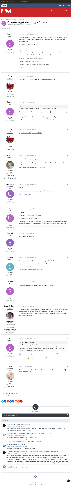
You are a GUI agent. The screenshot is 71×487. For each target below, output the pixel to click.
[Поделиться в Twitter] (2, 401)
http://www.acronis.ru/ (25, 194)
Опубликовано (27, 34)
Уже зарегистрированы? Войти (60, 11)
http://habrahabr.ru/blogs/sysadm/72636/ (30, 133)
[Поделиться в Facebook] (5, 401)
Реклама (7, 1)
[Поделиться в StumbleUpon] (18, 401)
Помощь (29, 24)
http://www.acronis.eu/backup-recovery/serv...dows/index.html (36, 191)
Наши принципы (22, 1)
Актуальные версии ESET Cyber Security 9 (17, 444)
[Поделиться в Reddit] (16, 401)
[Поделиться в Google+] (8, 401)
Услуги (3, 1)
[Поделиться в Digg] (10, 401)
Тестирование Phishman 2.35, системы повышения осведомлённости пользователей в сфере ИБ (32, 451)
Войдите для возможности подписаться (13, 19)
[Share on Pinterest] (21, 401)
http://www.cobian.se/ (46, 370)
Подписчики (62, 20)
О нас (27, 1)
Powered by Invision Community (35, 484)
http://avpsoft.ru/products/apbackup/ (29, 218)
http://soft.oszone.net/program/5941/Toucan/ (31, 269)
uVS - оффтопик (11, 466)
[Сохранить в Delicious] (13, 401)
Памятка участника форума (10, 415)
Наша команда (13, 1)
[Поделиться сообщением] (67, 34)
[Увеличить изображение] (45, 167)
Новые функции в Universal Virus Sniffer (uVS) (18, 424)
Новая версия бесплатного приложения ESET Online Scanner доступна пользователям (29, 433)
